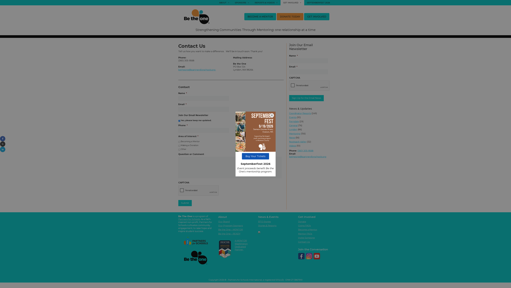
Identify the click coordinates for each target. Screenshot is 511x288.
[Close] (272, 115)
